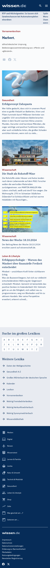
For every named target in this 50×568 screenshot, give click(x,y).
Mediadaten (7, 552)
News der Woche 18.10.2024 (26, 244)
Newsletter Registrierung (12, 558)
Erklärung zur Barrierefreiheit (14, 549)
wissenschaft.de (27, 247)
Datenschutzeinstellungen (12, 546)
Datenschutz (7, 543)
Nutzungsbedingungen (11, 555)
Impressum (6, 540)
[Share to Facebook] (9, 59)
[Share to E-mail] (4, 59)
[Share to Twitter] (14, 59)
